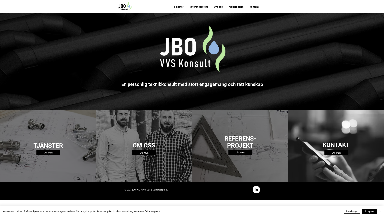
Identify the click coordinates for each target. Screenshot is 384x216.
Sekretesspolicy (160, 189)
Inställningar (352, 211)
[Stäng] (380, 211)
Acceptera (369, 211)
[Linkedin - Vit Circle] (256, 189)
